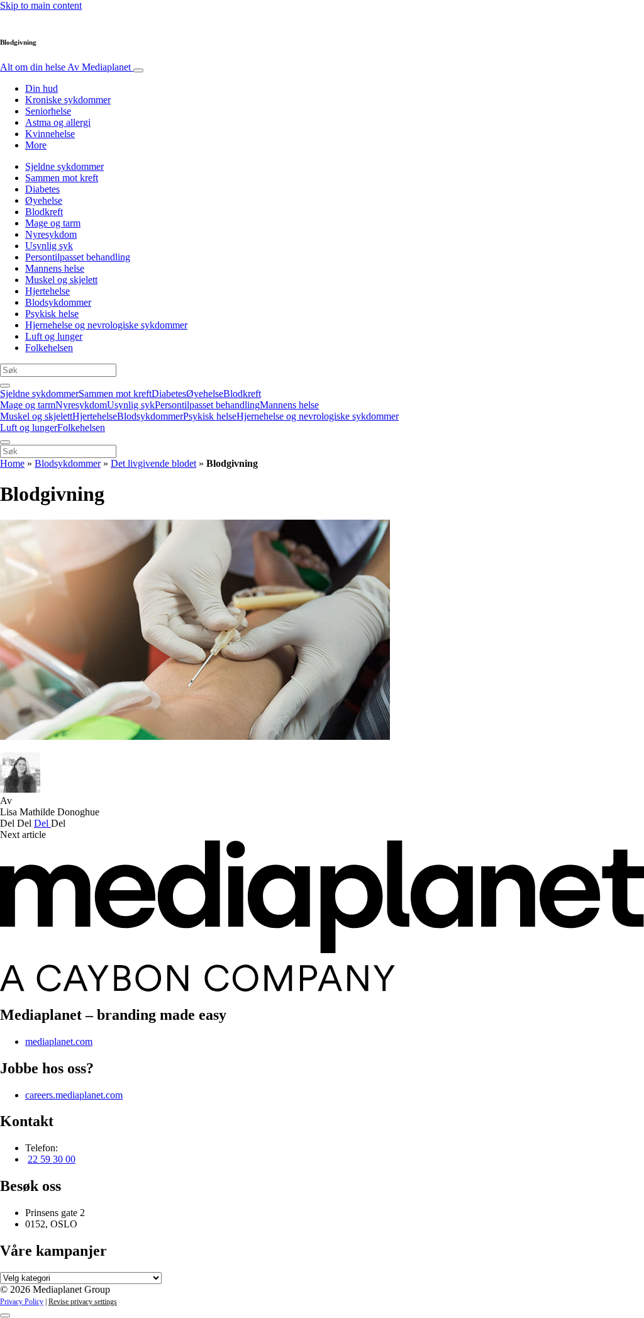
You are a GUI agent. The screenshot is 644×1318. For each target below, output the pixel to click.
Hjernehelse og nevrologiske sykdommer (106, 325)
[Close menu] (5, 442)
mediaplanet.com (58, 1041)
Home (12, 463)
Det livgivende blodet (153, 463)
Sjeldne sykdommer (64, 166)
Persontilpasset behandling (77, 257)
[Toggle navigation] (138, 70)
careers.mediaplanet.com (74, 1095)
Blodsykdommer (58, 302)
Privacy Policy (21, 1301)
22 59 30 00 (51, 1159)
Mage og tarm (52, 223)
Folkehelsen (49, 347)
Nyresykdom (51, 234)
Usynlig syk (49, 245)
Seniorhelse (48, 111)
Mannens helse (54, 268)
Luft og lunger (53, 336)
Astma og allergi (58, 122)
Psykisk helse (52, 313)
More (36, 145)
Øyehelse (43, 200)
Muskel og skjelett (61, 279)
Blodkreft (44, 211)
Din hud (41, 88)
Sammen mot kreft (61, 177)
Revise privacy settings (82, 1301)
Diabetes (42, 189)
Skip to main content (41, 5)
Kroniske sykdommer (68, 99)
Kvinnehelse (50, 133)
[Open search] (5, 386)
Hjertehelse (47, 291)
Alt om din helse (65, 67)
